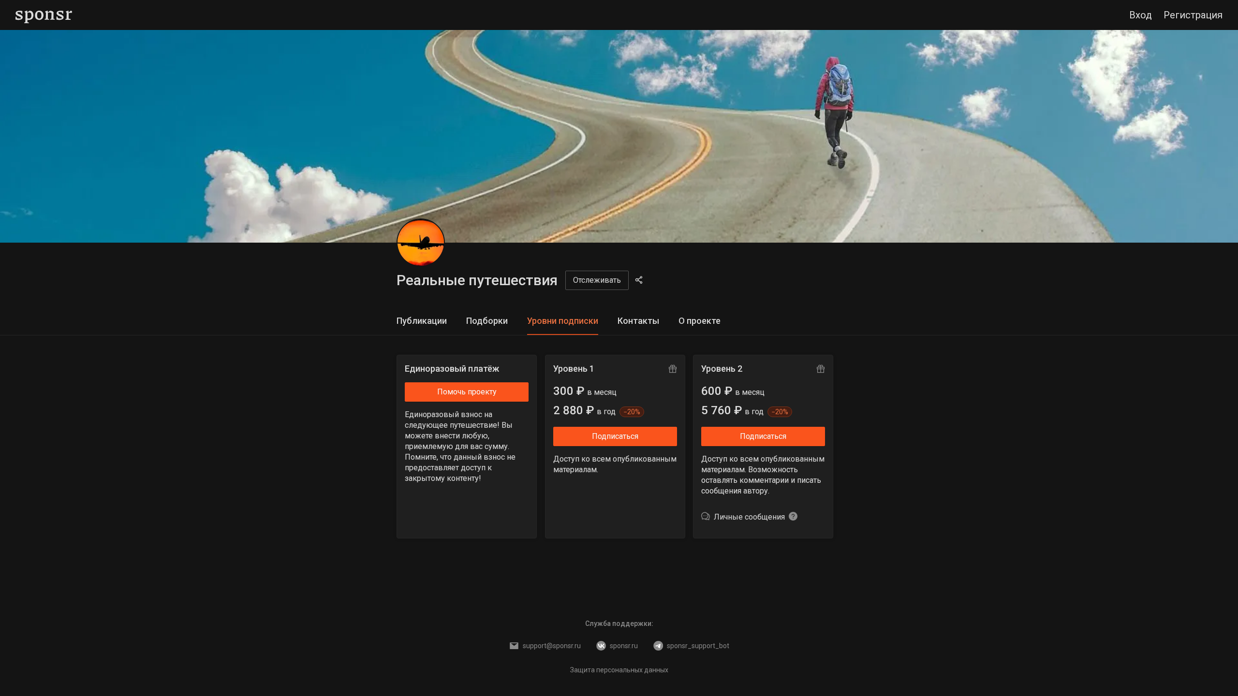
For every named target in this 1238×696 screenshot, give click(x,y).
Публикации (422, 321)
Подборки (487, 321)
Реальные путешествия (477, 280)
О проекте (699, 321)
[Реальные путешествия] (421, 242)
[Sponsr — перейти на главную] (43, 15)
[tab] (422, 321)
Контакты (638, 321)
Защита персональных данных (619, 670)
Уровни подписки (562, 321)
